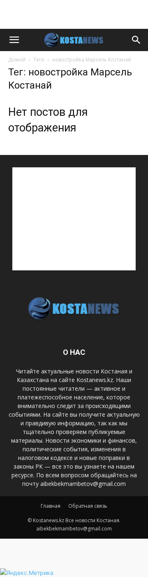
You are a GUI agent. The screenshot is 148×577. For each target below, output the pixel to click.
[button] (14, 40)
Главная (50, 505)
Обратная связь (87, 505)
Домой (16, 59)
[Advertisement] (74, 14)
